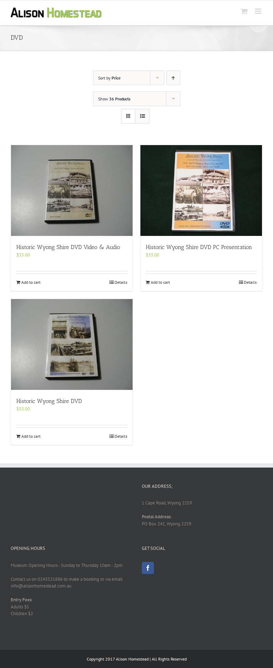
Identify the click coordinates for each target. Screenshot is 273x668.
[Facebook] (148, 568)
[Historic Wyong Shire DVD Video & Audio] (72, 190)
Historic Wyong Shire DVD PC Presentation (199, 247)
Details (120, 282)
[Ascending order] (173, 78)
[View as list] (142, 116)
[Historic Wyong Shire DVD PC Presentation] (201, 190)
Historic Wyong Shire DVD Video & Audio (68, 247)
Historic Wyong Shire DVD (49, 401)
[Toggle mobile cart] (244, 11)
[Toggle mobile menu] (258, 11)
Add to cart (31, 282)
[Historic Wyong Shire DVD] (72, 344)
